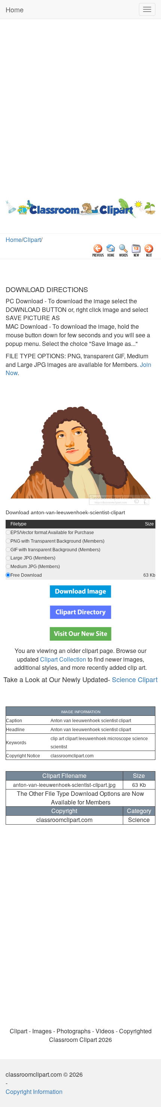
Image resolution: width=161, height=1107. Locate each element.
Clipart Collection (63, 659)
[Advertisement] (80, 107)
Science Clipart (135, 679)
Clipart (32, 239)
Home (15, 9)
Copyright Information (34, 1091)
